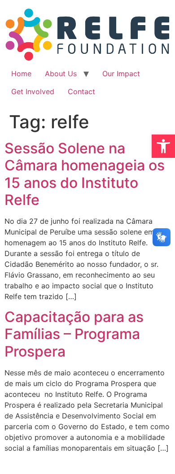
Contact (81, 91)
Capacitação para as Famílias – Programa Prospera (74, 334)
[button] (163, 146)
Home (21, 73)
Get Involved (32, 91)
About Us (61, 73)
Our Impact (121, 73)
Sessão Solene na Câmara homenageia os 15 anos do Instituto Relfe (84, 174)
